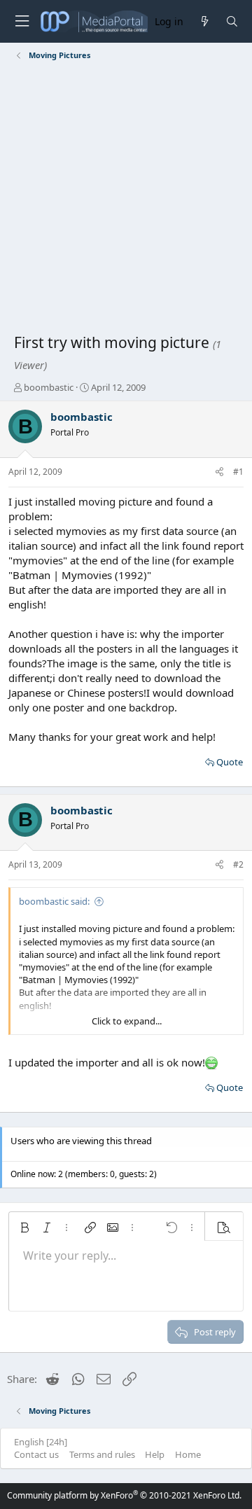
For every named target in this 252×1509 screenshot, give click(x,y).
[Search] (232, 21)
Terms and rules (102, 1454)
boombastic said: (54, 901)
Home (188, 1454)
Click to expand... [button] (127, 1021)
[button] (24, 1227)
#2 (238, 864)
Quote (229, 762)
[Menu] (21, 21)
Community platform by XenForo (124, 1495)
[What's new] (204, 21)
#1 (238, 472)
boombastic (49, 387)
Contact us (36, 1454)
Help (154, 1454)
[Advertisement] (126, 200)
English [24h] (40, 1441)
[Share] (219, 472)
